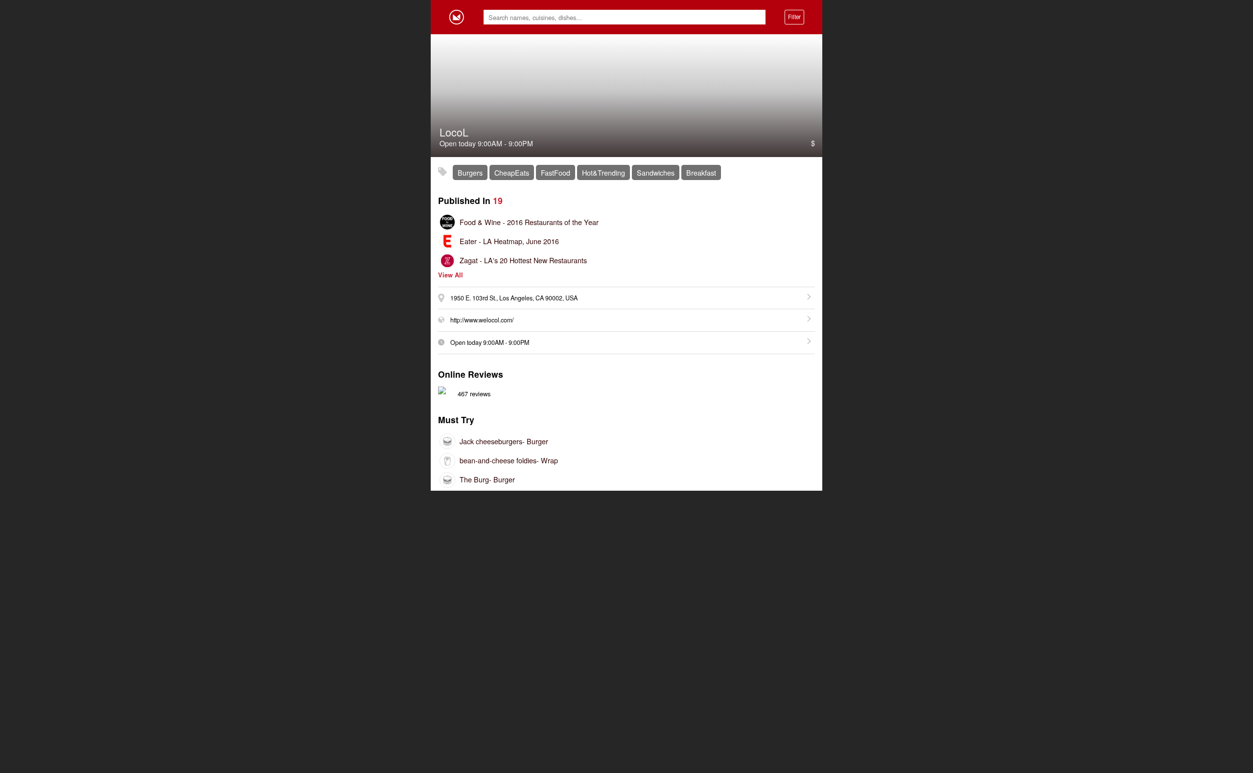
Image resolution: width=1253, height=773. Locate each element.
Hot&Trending (603, 172)
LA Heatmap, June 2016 (509, 241)
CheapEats (511, 172)
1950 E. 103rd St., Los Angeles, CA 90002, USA (514, 298)
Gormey (456, 17)
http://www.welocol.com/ (481, 320)
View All (450, 275)
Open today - (489, 342)
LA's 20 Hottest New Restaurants (523, 260)
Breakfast (701, 172)
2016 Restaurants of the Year (529, 222)
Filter (794, 17)
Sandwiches (655, 172)
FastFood (555, 172)
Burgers (470, 172)
